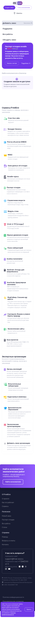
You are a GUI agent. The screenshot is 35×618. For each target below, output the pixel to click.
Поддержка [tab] (7, 29)
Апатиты (19, 13)
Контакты (5, 544)
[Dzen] (26, 567)
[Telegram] (23, 567)
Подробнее (25, 63)
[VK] (20, 567)
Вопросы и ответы (8, 541)
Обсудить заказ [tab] (9, 40)
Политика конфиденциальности (13, 597)
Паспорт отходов (8, 520)
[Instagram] (6, 569)
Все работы (6, 523)
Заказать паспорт (12, 63)
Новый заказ (6, 516)
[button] (32, 613)
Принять (29, 609)
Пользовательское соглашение (13, 601)
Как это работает (8, 502)
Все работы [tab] (8, 34)
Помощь (5, 537)
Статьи (4, 527)
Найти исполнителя (13, 482)
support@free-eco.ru (14, 559)
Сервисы (5, 506)
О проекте (5, 499)
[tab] (17, 23)
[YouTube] (9, 569)
